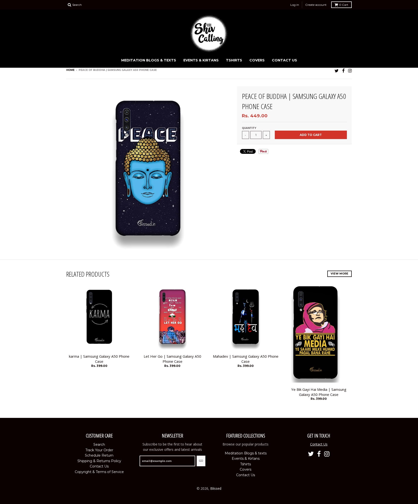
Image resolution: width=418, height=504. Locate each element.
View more (339, 273)
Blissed (215, 488)
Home (70, 70)
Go (201, 460)
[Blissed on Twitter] (337, 70)
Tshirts (234, 60)
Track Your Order (99, 450)
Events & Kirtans (201, 60)
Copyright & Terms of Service (99, 472)
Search (99, 444)
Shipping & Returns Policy (99, 461)
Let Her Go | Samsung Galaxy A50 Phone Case (172, 359)
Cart (343, 5)
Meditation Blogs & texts (148, 60)
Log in (294, 5)
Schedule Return (99, 455)
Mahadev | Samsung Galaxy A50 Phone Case (245, 359)
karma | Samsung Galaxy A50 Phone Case (99, 359)
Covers (257, 60)
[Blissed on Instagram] (350, 70)
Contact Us (284, 60)
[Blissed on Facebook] (343, 70)
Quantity (249, 128)
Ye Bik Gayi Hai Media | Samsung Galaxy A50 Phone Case (318, 392)
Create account (316, 5)
